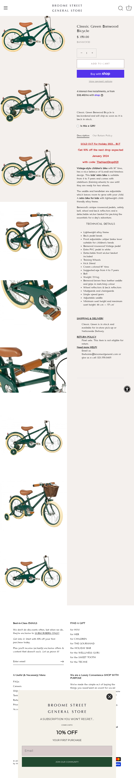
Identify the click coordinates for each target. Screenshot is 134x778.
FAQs (16, 681)
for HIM (74, 629)
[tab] (85, 135)
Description (83, 135)
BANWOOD (83, 42)
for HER (74, 634)
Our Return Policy (102, 135)
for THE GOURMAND (82, 643)
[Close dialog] (109, 696)
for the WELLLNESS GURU (85, 652)
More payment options (100, 81)
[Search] (120, 8)
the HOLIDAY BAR (80, 648)
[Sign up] (62, 661)
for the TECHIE (78, 662)
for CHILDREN (78, 639)
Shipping (17, 690)
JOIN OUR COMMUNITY (67, 762)
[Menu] (5, 7)
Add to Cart (100, 63)
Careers (17, 686)
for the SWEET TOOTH (83, 657)
